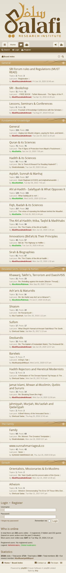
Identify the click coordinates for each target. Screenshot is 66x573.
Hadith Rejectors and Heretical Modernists (36, 369)
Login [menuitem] (56, 45)
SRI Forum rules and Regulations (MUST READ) (34, 70)
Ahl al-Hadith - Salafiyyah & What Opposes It (37, 189)
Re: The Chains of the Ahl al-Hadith (32, 227)
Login (17, 50)
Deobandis (16, 338)
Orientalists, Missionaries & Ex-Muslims (34, 469)
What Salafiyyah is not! (27, 196)
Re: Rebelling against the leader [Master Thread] (38, 281)
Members (27, 45)
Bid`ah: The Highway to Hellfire (30, 243)
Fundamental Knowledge (16, 120)
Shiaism (14, 306)
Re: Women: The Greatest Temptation (33, 436)
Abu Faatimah (17, 316)
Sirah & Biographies (22, 252)
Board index (17, 563)
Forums (22, 45)
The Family (8, 424)
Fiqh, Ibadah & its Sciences (26, 205)
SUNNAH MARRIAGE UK (22, 455)
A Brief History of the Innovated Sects (33, 413)
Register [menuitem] (62, 45)
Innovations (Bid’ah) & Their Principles (33, 236)
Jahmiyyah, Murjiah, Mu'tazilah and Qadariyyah (31, 405)
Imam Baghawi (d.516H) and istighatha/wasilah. (37, 180)
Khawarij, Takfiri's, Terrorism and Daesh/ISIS (37, 275)
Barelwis (14, 353)
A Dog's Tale (23, 360)
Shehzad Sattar (18, 331)
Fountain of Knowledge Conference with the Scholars (40, 110)
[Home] (33, 20)
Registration (23, 79)
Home (13, 44)
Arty (36, 571)
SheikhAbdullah (18, 167)
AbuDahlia (16, 151)
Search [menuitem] (63, 57)
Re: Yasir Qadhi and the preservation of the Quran (38, 475)
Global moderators (28, 545)
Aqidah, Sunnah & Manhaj (25, 173)
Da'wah (6, 462)
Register (27, 50)
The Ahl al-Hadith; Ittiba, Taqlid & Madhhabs (37, 221)
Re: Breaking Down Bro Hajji (29, 394)
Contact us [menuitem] (41, 563)
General (6, 63)
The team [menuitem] (54, 563)
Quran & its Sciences (22, 142)
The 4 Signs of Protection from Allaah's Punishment (39, 149)
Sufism (13, 322)
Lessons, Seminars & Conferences (30, 103)
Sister (20, 452)
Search (7, 50)
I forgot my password (9, 521)
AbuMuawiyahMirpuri (20, 363)
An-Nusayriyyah (25, 313)
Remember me (41, 521)
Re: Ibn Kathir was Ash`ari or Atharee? (34, 297)
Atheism (14, 484)
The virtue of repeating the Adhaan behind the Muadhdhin (41, 211)
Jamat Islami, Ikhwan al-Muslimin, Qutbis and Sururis (34, 386)
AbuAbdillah (17, 183)
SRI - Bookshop (18, 88)
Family (13, 430)
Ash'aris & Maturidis (22, 291)
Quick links (5, 45)
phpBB (23, 568)
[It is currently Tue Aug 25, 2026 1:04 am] (59, 57)
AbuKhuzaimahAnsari (21, 81)
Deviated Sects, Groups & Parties (20, 269)
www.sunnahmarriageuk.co (26, 446)
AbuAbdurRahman (20, 284)
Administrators (14, 545)
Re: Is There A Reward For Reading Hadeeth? (37, 164)
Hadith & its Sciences (22, 158)
